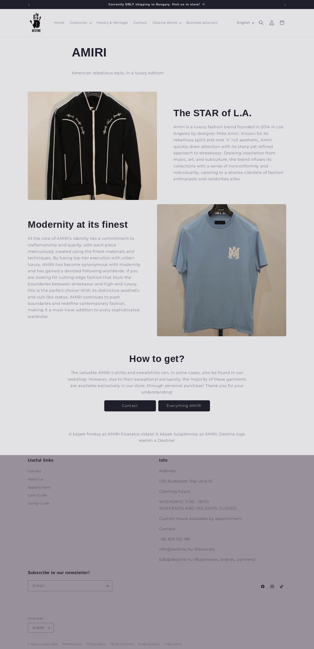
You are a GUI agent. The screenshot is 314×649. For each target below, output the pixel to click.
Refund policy (72, 644)
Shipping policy (149, 644)
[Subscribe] (107, 585)
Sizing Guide (39, 503)
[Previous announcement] (29, 4)
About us (35, 479)
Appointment (39, 487)
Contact (130, 405)
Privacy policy (96, 644)
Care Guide (37, 495)
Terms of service (122, 644)
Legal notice (173, 644)
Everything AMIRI (184, 405)
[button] (80, 23)
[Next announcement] (285, 4)
